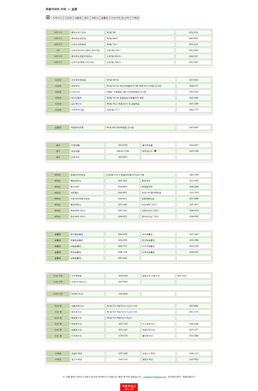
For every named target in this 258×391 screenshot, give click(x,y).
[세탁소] (120, 17)
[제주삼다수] (155, 150)
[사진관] (91, 17)
